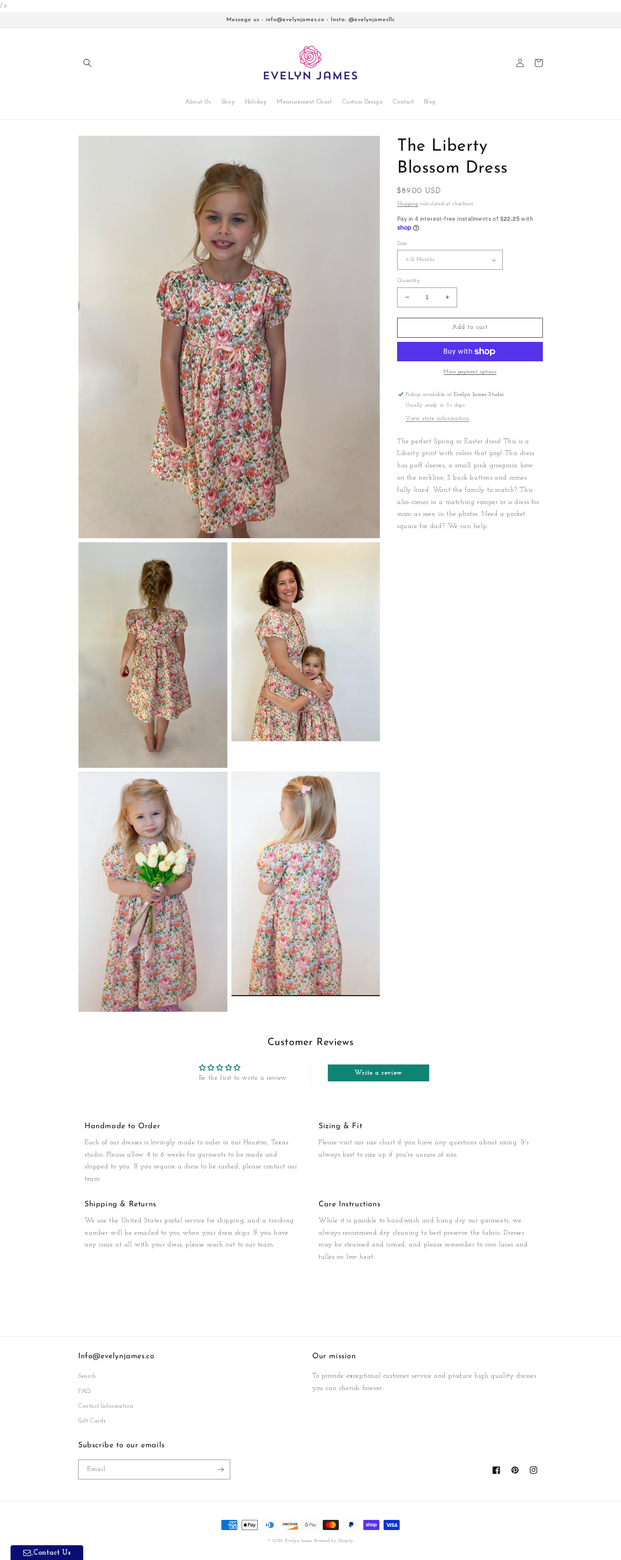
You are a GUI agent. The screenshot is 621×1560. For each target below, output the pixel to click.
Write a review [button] (378, 1073)
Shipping (407, 203)
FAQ (84, 1391)
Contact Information (105, 1406)
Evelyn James (298, 1540)
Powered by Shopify (334, 1540)
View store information (437, 418)
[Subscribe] (220, 1469)
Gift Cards (92, 1421)
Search (87, 1376)
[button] (87, 63)
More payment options (470, 371)
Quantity (408, 280)
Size (402, 243)
